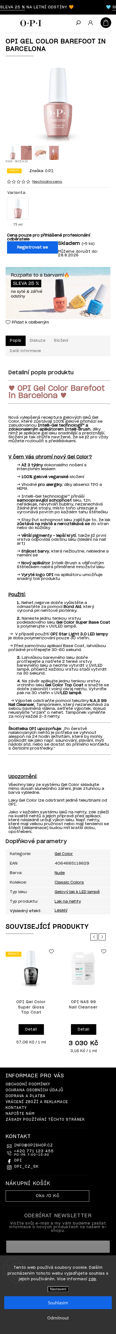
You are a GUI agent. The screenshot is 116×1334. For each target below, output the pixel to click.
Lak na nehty (68, 902)
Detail (31, 1029)
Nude (60, 873)
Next (103, 937)
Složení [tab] (61, 341)
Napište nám (20, 1114)
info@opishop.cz (33, 1145)
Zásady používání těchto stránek (45, 1120)
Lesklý (61, 910)
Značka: (41, 171)
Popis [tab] (15, 341)
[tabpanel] (31, 997)
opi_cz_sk (26, 1167)
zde (92, 1279)
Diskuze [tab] (38, 341)
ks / (47, 1196)
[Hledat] (78, 23)
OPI (18, 1160)
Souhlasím (58, 1302)
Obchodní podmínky (28, 1084)
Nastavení (58, 1289)
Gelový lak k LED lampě (77, 892)
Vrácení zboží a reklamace (37, 1102)
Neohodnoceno (47, 182)
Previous (94, 937)
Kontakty (16, 1108)
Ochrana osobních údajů (34, 1090)
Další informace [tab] (25, 351)
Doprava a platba (26, 1096)
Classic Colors (69, 882)
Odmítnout (58, 1318)
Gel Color (64, 854)
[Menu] (8, 22)
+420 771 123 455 (34, 1153)
